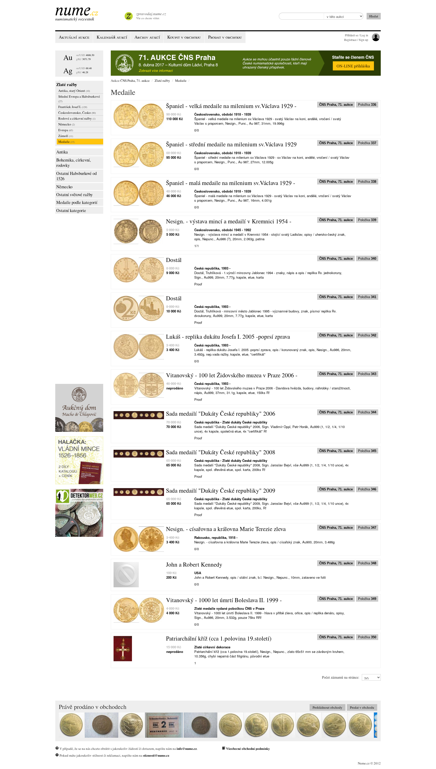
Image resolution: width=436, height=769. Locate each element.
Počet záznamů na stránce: (340, 677)
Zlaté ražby (66, 84)
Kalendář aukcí (112, 37)
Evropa (65, 130)
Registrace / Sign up (356, 40)
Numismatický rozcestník (74, 18)
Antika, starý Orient (74, 90)
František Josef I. (72, 106)
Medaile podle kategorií (76, 202)
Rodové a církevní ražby (76, 118)
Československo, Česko (77, 112)
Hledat (373, 16)
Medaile (66, 141)
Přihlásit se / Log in (356, 35)
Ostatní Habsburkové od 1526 (76, 176)
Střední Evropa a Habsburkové (79, 98)
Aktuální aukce (74, 37)
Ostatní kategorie (71, 210)
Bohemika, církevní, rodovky (73, 162)
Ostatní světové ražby (74, 194)
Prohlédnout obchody (327, 707)
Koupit (184, 37)
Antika (62, 152)
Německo (66, 124)
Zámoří (65, 136)
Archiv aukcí (147, 37)
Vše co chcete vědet (151, 15)
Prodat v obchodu (362, 707)
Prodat (225, 37)
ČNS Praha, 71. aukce (135, 80)
